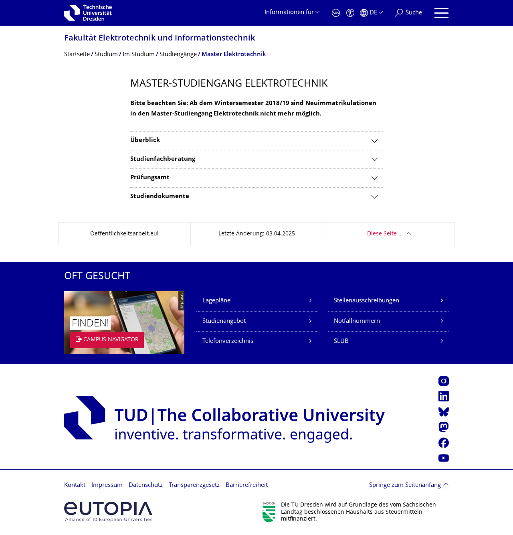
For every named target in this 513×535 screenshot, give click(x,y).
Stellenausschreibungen (366, 301)
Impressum (107, 485)
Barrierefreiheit (247, 485)
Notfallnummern (357, 321)
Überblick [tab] (145, 141)
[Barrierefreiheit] (350, 13)
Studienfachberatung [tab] (162, 159)
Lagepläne (216, 301)
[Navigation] (441, 13)
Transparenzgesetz (194, 485)
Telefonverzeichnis (227, 341)
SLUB (341, 341)
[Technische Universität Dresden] (88, 12)
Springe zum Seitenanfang (405, 485)
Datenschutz (146, 485)
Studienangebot (224, 321)
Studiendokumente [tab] (159, 197)
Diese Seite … (385, 234)
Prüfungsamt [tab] (150, 178)
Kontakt (74, 485)
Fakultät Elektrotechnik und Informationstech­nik (159, 39)
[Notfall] (335, 13)
